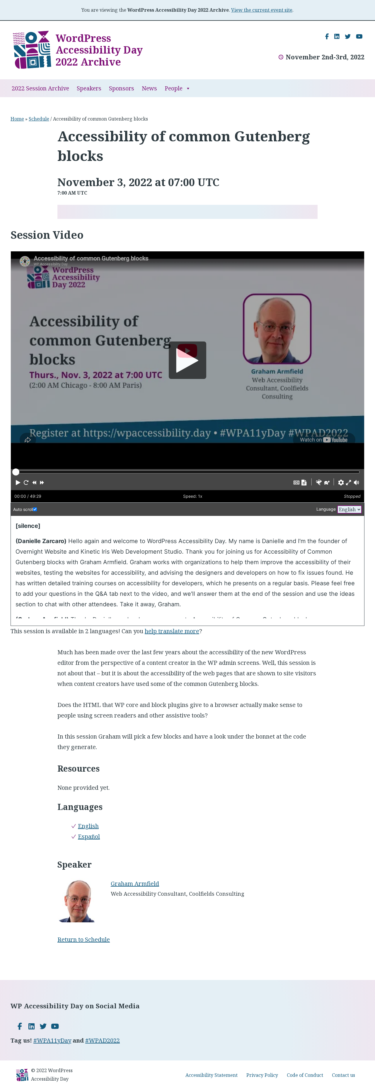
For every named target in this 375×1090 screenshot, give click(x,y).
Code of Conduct (305, 1075)
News (149, 88)
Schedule (39, 119)
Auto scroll (23, 509)
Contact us (343, 1075)
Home (17, 119)
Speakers (89, 88)
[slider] (15, 472)
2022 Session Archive (40, 88)
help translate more (172, 631)
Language (326, 509)
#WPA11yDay (52, 1040)
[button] (18, 482)
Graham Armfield (135, 884)
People (174, 88)
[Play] (187, 360)
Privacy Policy (262, 1075)
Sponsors (121, 88)
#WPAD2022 (102, 1040)
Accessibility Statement (211, 1075)
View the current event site (261, 10)
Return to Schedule (83, 939)
